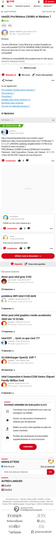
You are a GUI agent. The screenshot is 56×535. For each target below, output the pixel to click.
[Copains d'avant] (14, 526)
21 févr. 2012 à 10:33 (17, 219)
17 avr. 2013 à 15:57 (23, 34)
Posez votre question (44, 75)
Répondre (18, 264)
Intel (9, 26)
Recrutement (7, 502)
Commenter (10, 161)
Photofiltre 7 (6, 96)
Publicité (40, 499)
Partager (9, 80)
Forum (9, 6)
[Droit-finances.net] (41, 521)
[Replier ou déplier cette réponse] (53, 120)
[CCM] (10, 1)
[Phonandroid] (41, 532)
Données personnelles (20, 502)
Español (6, 489)
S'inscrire (28, 447)
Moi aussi (26, 75)
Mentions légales (18, 504)
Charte (5, 504)
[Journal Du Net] (41, 515)
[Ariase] (14, 531)
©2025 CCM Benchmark (45, 504)
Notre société (31, 499)
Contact (47, 499)
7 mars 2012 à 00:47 (17, 239)
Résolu (6, 21)
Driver (4, 26)
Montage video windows (12, 103)
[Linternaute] (14, 521)
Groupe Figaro (30, 504)
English (6, 485)
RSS (10, 504)
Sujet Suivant (47, 11)
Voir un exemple (47, 466)
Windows (37, 6)
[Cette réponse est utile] (19, 161)
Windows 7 (48, 6)
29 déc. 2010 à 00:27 (17, 133)
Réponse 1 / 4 (7, 120)
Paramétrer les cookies (37, 502)
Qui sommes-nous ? (12, 499)
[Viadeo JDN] (41, 526)
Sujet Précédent (10, 11)
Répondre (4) (10, 75)
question (51, 2)
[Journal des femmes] (14, 515)
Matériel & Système (22, 6)
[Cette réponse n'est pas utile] (27, 161)
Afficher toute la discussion (27, 256)
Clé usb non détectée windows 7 (15, 106)
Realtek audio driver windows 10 (15, 99)
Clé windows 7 (7, 93)
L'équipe (23, 499)
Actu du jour (8, 466)
